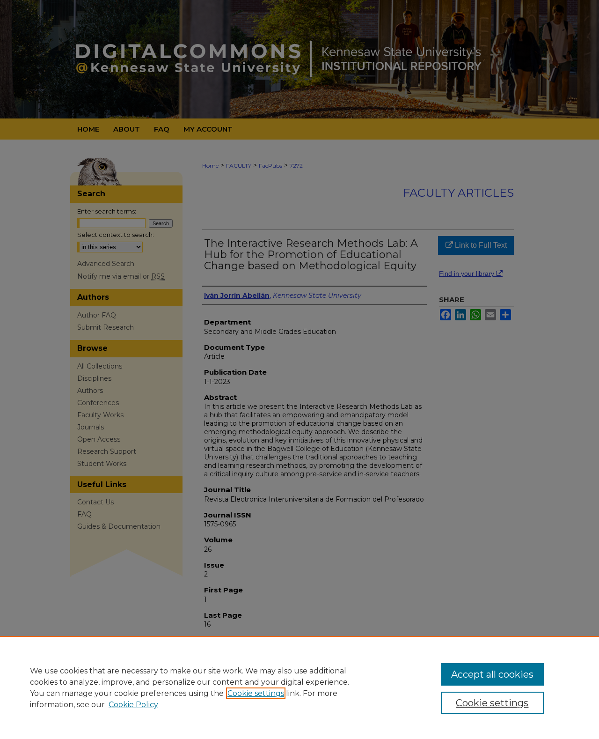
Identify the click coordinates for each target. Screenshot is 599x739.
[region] (299, 687)
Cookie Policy (133, 704)
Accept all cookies (492, 674)
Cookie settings (255, 693)
